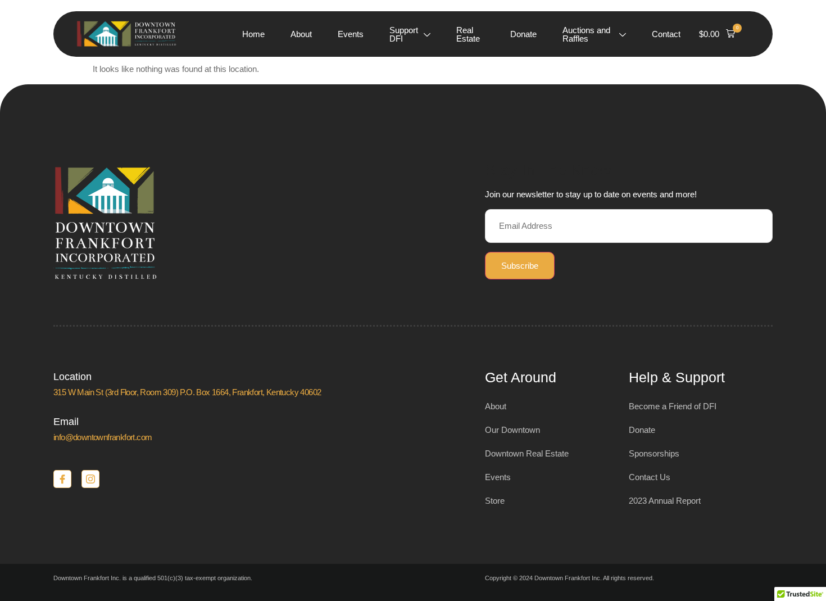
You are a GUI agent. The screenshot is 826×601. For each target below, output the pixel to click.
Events (351, 34)
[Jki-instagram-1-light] (90, 479)
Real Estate (468, 34)
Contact (666, 34)
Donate (523, 34)
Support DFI (403, 34)
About (301, 34)
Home (253, 34)
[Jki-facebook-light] (62, 479)
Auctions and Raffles (586, 34)
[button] (717, 34)
